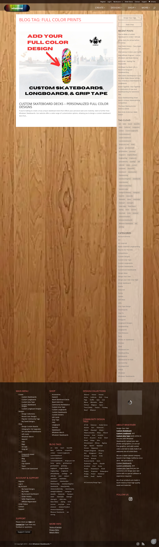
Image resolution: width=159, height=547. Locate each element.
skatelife (121, 196)
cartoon (87, 435)
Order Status (129, 2)
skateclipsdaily (123, 182)
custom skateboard (125, 138)
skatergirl (122, 203)
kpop (98, 400)
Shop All (25, 449)
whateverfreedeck (124, 216)
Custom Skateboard (123, 431)
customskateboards (125, 141)
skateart (134, 165)
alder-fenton (104, 425)
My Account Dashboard (30, 494)
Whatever (121, 373)
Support (144, 2)
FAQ (30, 522)
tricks (129, 213)
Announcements (124, 236)
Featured (121, 290)
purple (103, 463)
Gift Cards (25, 434)
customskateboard (124, 134)
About (24, 461)
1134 (86, 425)
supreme (95, 471)
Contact (137, 2)
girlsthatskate (123, 151)
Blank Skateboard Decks (60, 400)
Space (101, 405)
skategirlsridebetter (125, 192)
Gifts (120, 303)
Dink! (100, 397)
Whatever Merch (28, 437)
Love (103, 400)
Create (99, 7)
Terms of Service (55, 527)
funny (132, 144)
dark (106, 438)
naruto (94, 458)
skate (128, 165)
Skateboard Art (123, 350)
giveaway (132, 151)
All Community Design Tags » (93, 482)
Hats (23, 442)
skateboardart (132, 172)
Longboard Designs (125, 323)
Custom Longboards (132, 131)
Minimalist (94, 402)
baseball (94, 430)
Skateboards (122, 356)
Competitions (123, 253)
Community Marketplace (61, 405)
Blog (23, 458)
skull (103, 469)
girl (86, 445)
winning (121, 227)
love (101, 453)
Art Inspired (122, 243)
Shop (131, 7)
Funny (120, 293)
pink (99, 461)
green (92, 445)
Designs (116, 7)
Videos (120, 370)
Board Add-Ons (57, 402)
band (86, 430)
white (86, 476)
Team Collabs (88, 407)
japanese (95, 448)
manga (87, 456)
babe (124, 124)
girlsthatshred (129, 148)
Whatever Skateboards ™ (42, 544)
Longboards (132, 158)
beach (130, 124)
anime (87, 427)
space (87, 471)
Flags (85, 400)
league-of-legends (90, 451)
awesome (101, 427)
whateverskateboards (125, 220)
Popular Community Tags (31, 419)
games (121, 148)
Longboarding (123, 326)
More (145, 7)
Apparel (24, 439)
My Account (117, 2)
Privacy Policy (54, 530)
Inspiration (122, 316)
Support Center (24, 532)
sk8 (139, 162)
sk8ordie (121, 165)
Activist (94, 395)
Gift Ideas (121, 300)
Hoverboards (123, 310)
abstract (94, 425)
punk (95, 463)
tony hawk (122, 213)
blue (99, 433)
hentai (87, 448)
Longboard (56, 425)
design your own (124, 144)
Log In (110, 2)
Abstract (86, 395)
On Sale (24, 447)
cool (86, 438)
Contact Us (20, 524)
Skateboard (56, 430)
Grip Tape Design (124, 306)
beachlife (137, 124)
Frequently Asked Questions (28, 455)
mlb (101, 456)
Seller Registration (28, 499)
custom (93, 438)
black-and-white (90, 433)
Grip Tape (55, 420)
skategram (136, 192)
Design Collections (28, 414)
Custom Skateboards (125, 266)
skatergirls (130, 203)
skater (129, 199)
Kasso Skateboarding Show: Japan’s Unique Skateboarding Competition (129, 100)
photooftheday (123, 162)
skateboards (136, 179)
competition (136, 127)
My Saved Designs (28, 421)
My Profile (25, 491)
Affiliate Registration (29, 502)
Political (86, 405)
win (136, 223)
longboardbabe (132, 155)
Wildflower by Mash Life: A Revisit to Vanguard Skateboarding (127, 69)
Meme (86, 402)
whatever (135, 213)
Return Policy (54, 532)
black (101, 430)
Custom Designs (124, 256)
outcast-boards (89, 461)
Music (101, 402)
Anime (86, 397)
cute (100, 438)
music (87, 458)
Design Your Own (130, 18)
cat (94, 435)
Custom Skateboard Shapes (29, 405)
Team (24, 466)
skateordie (129, 196)
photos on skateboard (126, 340)
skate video (122, 206)
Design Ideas (123, 273)
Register (103, 2)
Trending (105, 407)
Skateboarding (123, 175)
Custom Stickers (58, 415)
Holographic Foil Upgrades (31, 429)
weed (93, 474)
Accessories (56, 394)
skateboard (122, 172)
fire (99, 440)
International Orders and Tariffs (129, 52)
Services (55, 427)
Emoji (106, 397)
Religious (94, 405)
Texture (97, 407)
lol (85, 453)
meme (95, 456)
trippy (86, 474)
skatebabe (122, 168)
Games (120, 296)
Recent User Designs (29, 416)
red (94, 466)
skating (121, 210)
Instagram (122, 320)
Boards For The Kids (125, 250)
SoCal (127, 210)
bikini (120, 127)
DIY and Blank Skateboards (31, 431)
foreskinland (88, 443)
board (106, 433)
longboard (122, 155)
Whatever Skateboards (126, 223)
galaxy (105, 443)
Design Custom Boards (30, 426)
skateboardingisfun (125, 179)
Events (120, 286)
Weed (86, 410)
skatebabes (131, 168)
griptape (100, 445)
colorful (101, 435)
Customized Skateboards (127, 270)
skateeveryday (123, 189)
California (127, 127)
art (120, 124)
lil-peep (102, 451)
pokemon (88, 463)
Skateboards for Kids (125, 360)
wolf (93, 476)
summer (133, 210)
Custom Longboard (123, 433)
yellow (100, 476)
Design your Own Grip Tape (128, 280)
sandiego (133, 162)
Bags (23, 444)
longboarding (123, 158)
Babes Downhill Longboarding (129, 247)
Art (119, 240)
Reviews (121, 343)
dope (92, 440)
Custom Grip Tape (124, 260)
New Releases (123, 333)
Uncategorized (123, 366)
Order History (26, 496)
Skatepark (122, 199)
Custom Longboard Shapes (31, 409)
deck (86, 440)
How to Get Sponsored (30, 469)
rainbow (87, 466)
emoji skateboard (124, 283)
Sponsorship (122, 363)
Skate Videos (132, 206)
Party (120, 336)
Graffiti (92, 400)
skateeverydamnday (125, 186)
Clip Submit (26, 463)
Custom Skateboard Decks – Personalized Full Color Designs (63, 105)
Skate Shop (130, 25)
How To (121, 313)
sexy (100, 466)
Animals (101, 395)
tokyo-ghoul (104, 471)
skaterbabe (136, 199)
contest (121, 131)
